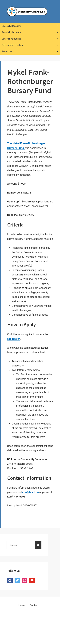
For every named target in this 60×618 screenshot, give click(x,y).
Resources (7, 51)
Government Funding (12, 45)
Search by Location (11, 32)
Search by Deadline (11, 38)
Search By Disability (11, 26)
